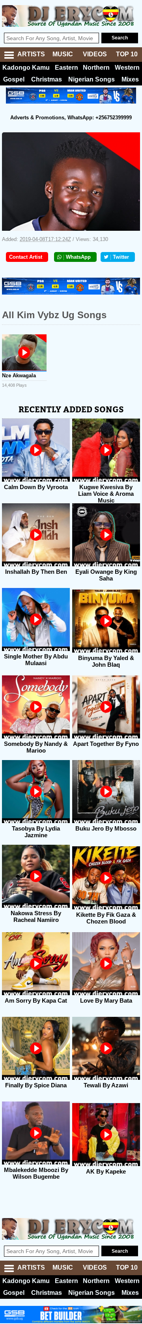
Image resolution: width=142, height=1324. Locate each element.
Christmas (46, 79)
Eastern (66, 67)
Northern (96, 67)
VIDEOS (95, 54)
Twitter (121, 257)
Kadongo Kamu (26, 67)
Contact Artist (25, 257)
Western (127, 67)
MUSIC (62, 54)
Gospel (13, 79)
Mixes (130, 79)
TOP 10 (127, 54)
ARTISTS (31, 54)
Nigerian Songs (91, 79)
